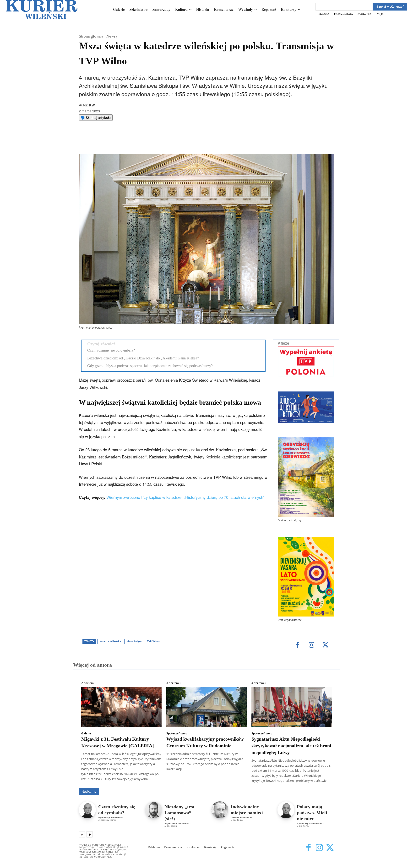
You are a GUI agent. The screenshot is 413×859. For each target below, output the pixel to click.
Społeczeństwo (176, 733)
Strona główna (91, 36)
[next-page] (89, 834)
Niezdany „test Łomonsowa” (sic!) (179, 812)
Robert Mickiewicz (291, 784)
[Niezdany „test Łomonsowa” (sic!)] (153, 809)
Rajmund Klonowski (176, 823)
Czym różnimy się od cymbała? (111, 350)
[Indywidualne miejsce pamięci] (219, 809)
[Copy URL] (162, 142)
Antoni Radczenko (241, 817)
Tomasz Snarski (322, 784)
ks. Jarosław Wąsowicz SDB (251, 781)
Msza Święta (133, 641)
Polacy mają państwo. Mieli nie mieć (312, 812)
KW (92, 105)
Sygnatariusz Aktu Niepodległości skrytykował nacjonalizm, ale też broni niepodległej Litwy (291, 745)
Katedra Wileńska (110, 641)
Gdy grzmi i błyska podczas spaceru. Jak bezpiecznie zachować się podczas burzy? (150, 366)
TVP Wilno (153, 641)
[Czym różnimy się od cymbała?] (87, 809)
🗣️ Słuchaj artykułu (96, 118)
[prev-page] (82, 834)
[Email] (151, 142)
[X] (129, 142)
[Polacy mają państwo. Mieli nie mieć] (285, 809)
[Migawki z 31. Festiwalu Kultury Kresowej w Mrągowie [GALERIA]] (121, 707)
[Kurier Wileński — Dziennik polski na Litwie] (41, 9)
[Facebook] (118, 142)
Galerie (86, 733)
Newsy (112, 36)
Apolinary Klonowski (110, 817)
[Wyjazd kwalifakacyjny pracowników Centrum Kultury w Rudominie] (206, 707)
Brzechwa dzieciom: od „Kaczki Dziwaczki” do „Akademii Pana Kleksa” (143, 358)
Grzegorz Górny (212, 781)
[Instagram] (311, 645)
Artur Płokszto (185, 781)
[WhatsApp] (140, 142)
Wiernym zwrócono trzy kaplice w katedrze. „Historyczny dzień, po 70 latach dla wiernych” (185, 497)
